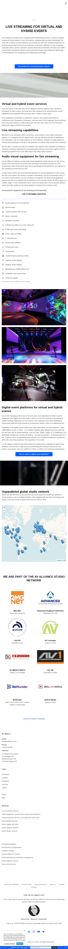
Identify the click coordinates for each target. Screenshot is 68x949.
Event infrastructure (9, 864)
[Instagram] (34, 932)
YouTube (5, 784)
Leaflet (59, 560)
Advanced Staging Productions (50, 611)
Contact (34, 887)
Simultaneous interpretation (11, 847)
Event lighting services (10, 821)
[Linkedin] (29, 932)
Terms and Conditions (11, 884)
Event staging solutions (10, 828)
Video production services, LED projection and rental (20, 818)
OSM (64, 560)
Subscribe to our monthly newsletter (19, 947)
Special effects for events (11, 854)
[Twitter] (43, 932)
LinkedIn (5, 778)
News (4, 794)
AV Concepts (50, 640)
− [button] (4, 510)
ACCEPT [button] (19, 943)
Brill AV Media (50, 700)
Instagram (5, 781)
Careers (61, 884)
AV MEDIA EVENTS (17, 670)
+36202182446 (7, 747)
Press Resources (41, 884)
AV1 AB (50, 670)
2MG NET (17, 611)
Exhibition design (8, 851)
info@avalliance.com (9, 741)
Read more (17, 598)
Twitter (4, 788)
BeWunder (17, 700)
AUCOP (17, 640)
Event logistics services (10, 861)
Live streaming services (10, 811)
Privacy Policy (27, 884)
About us (53, 884)
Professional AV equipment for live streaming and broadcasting (24, 190)
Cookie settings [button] (9, 944)
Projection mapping (8, 844)
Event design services (9, 831)
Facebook (5, 774)
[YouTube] (39, 932)
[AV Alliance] (7, 3)
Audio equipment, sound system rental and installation (21, 814)
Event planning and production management (17, 857)
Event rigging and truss (10, 824)
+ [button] (4, 508)
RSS (3, 798)
